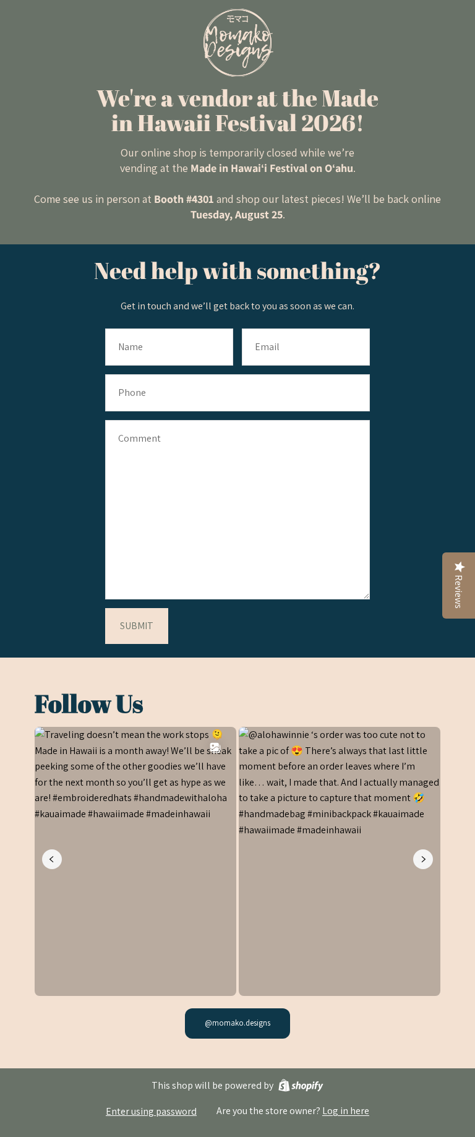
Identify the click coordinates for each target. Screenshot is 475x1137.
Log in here (345, 1110)
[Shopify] (300, 1085)
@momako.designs (237, 1023)
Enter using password (151, 1111)
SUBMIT (136, 625)
